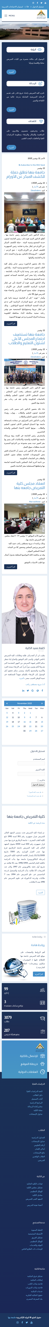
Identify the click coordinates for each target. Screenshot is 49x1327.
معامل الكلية (37, 1195)
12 (7, 717)
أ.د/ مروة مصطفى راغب (35, 684)
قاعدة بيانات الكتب (35, 1284)
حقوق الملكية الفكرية (34, 1295)
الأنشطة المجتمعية (35, 1234)
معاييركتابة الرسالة (35, 1106)
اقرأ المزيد (39, 974)
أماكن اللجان (40, 1149)
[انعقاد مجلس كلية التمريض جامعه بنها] (24, 518)
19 (7, 722)
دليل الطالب (37, 1095)
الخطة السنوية (36, 1230)
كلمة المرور (40, 769)
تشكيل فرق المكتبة (34, 1276)
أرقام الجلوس (39, 1145)
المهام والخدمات (36, 1245)
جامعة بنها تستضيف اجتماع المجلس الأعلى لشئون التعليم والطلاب (26, 338)
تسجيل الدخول (38, 6)
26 (7, 726)
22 (30, 726)
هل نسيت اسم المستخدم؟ (34, 796)
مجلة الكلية (38, 1110)
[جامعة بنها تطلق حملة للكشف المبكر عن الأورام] (24, 212)
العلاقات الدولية (28, 1071)
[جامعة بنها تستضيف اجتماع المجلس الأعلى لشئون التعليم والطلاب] (24, 372)
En (28, 6)
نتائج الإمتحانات (39, 1152)
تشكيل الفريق (37, 1237)
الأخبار (35, 186)
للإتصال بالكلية (29, 1055)
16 (25, 722)
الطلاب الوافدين (38, 1156)
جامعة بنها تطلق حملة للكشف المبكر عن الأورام (25, 174)
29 (30, 731)
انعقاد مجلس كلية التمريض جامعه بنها (29, 485)
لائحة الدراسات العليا (34, 1091)
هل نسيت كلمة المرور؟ (35, 792)
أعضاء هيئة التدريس (34, 1205)
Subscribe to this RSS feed (32, 165)
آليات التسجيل (36, 1099)
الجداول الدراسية (38, 1137)
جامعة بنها (12, 1317)
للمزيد (40, 892)
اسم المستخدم (39, 759)
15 (30, 722)
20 (42, 726)
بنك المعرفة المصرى (34, 1299)
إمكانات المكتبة (36, 1280)
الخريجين (41, 1160)
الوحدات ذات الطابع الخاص (32, 1249)
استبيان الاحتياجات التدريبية (12, 6)
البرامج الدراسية (36, 1102)
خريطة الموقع (29, 1063)
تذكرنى (42, 780)
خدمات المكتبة (36, 1291)
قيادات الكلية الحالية (34, 1184)
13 (42, 722)
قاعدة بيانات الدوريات (34, 1287)
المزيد (11, 72)
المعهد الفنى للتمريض (34, 1199)
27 (42, 731)
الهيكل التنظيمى (36, 1191)
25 (13, 726)
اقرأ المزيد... (10, 323)
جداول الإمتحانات (35, 1114)
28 (36, 731)
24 (19, 726)
